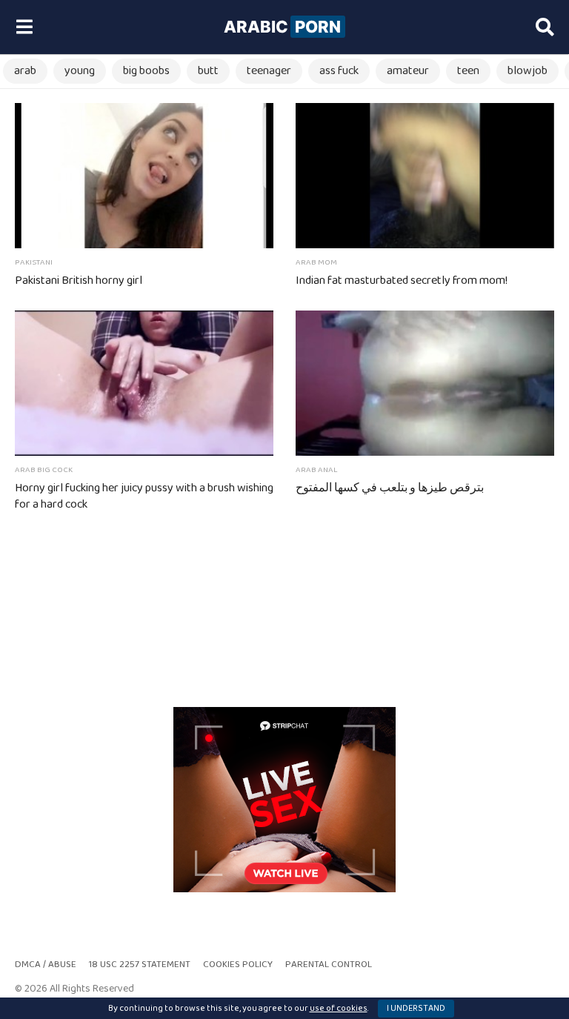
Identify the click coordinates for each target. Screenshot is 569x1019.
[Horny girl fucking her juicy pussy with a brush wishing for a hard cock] (144, 383)
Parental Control (328, 964)
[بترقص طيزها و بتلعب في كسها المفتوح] (425, 383)
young (79, 71)
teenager (269, 71)
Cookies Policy (238, 964)
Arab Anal (317, 469)
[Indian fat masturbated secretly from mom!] (425, 175)
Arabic (282, 26)
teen (468, 71)
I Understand (416, 1008)
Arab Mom (316, 262)
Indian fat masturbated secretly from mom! (402, 280)
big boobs (146, 71)
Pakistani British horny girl (78, 280)
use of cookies (338, 1008)
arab (25, 71)
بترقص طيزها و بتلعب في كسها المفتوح (390, 488)
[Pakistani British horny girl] (144, 175)
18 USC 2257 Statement (139, 964)
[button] (24, 27)
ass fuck (339, 71)
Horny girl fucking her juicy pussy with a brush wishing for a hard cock (144, 496)
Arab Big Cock (44, 469)
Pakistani (34, 262)
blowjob (528, 71)
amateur (408, 71)
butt (208, 71)
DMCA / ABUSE (45, 964)
